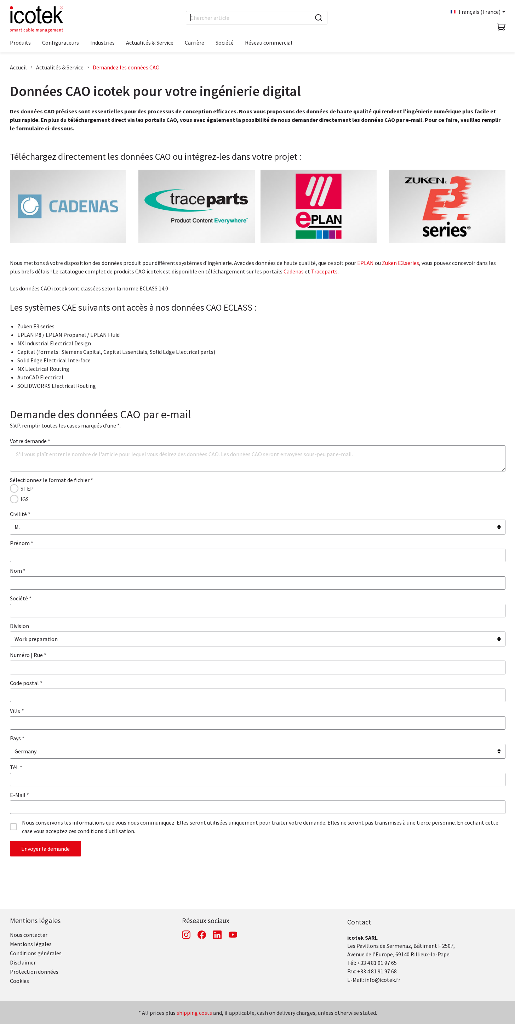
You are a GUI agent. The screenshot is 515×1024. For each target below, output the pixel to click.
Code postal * (26, 682)
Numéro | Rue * (28, 654)
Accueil (18, 67)
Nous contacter (28, 934)
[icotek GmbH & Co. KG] (36, 19)
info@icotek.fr (382, 979)
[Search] (318, 17)
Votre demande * (30, 441)
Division (19, 625)
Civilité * (20, 513)
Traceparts (324, 271)
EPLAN (365, 262)
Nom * (17, 570)
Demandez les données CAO (126, 67)
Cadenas (294, 271)
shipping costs (194, 1012)
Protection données (34, 971)
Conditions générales (36, 953)
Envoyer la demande (45, 848)
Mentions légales (35, 920)
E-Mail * (19, 794)
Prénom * (21, 543)
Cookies (19, 980)
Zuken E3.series (400, 262)
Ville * (17, 710)
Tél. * (16, 767)
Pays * (17, 738)
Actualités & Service (60, 67)
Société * (21, 598)
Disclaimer (23, 962)
